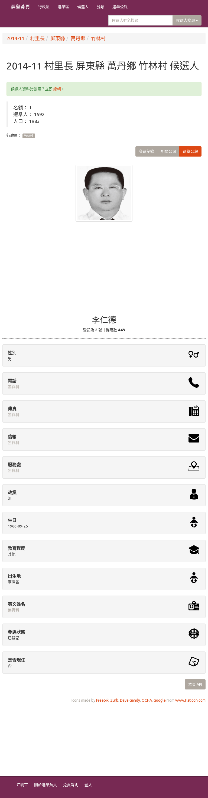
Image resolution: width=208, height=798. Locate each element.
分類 (100, 7)
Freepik (102, 700)
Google (160, 700)
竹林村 (98, 38)
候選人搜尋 (186, 20)
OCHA (147, 700)
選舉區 (63, 7)
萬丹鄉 (78, 38)
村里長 (37, 38)
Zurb (114, 700)
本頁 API (195, 684)
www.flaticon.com (190, 700)
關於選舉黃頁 (45, 785)
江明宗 (22, 785)
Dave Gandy (130, 700)
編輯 (57, 89)
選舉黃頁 (20, 6)
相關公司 (168, 151)
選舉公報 (120, 7)
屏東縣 (57, 38)
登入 (88, 785)
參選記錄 (146, 151)
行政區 (44, 7)
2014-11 (15, 38)
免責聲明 (70, 785)
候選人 (83, 7)
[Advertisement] (104, 272)
